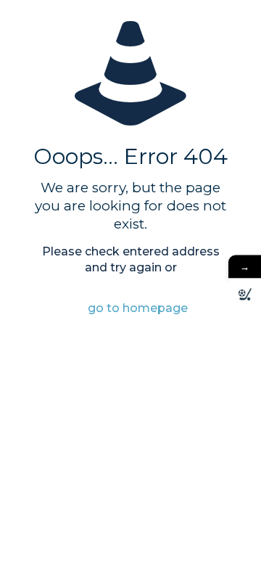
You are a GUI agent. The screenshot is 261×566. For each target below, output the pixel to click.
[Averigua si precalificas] (244, 295)
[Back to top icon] (231, 536)
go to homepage (138, 308)
